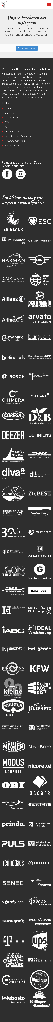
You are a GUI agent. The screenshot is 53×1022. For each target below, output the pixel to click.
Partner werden (13, 145)
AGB (7, 126)
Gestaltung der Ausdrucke (18, 136)
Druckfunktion (12, 131)
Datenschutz (11, 117)
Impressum (11, 113)
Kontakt (9, 108)
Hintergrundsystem (15, 140)
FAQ (7, 122)
